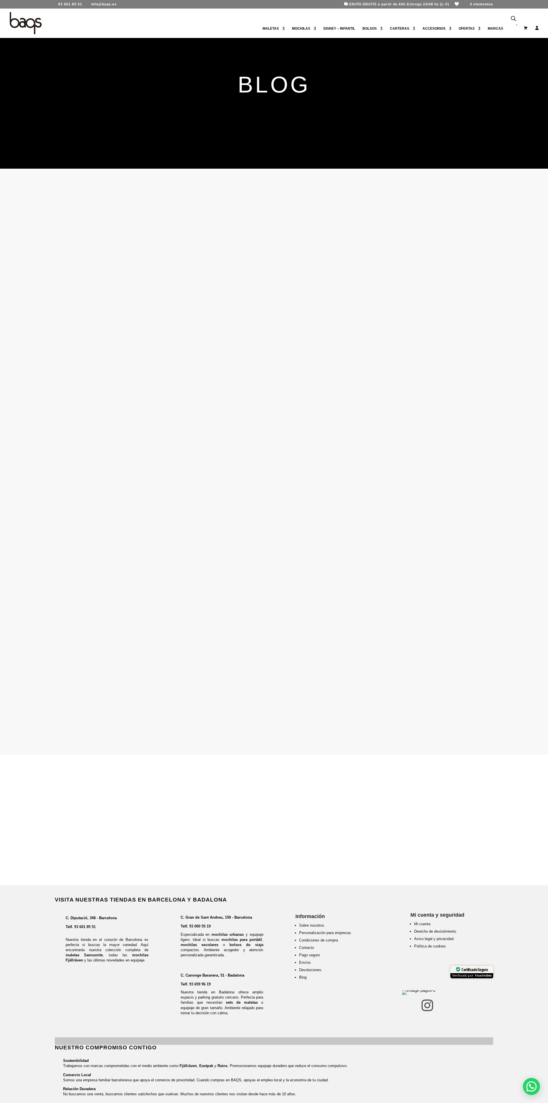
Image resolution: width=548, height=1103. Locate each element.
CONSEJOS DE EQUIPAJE (111, 350)
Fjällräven (188, 1066)
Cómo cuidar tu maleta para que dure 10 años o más (134, 538)
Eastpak (206, 1066)
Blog (303, 977)
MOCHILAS (301, 29)
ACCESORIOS (434, 29)
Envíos (305, 962)
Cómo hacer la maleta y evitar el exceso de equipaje (136, 214)
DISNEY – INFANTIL (339, 29)
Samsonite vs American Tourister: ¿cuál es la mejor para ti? (147, 475)
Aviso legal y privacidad (434, 939)
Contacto (306, 947)
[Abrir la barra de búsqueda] (513, 18)
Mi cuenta (422, 924)
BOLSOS (369, 29)
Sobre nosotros (311, 925)
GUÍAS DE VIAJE (99, 224)
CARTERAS (399, 29)
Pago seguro (309, 955)
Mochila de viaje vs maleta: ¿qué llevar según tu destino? (144, 404)
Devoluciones (310, 970)
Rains (222, 1066)
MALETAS (271, 29)
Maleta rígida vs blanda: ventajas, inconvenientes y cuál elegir (153, 340)
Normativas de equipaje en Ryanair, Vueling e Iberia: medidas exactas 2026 (166, 601)
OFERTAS (467, 29)
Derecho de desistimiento (435, 931)
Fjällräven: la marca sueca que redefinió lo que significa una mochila (162, 277)
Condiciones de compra (318, 940)
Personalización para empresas (325, 933)
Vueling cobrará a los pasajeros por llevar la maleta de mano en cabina (166, 673)
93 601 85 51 (85, 927)
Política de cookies (430, 946)
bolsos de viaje (246, 945)
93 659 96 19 (200, 984)
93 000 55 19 (200, 926)
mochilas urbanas (227, 934)
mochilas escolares (199, 945)
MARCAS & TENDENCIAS (110, 287)
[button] (531, 1086)
